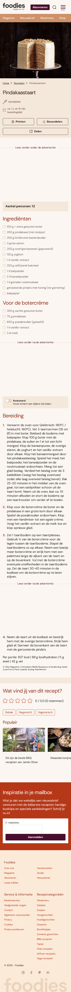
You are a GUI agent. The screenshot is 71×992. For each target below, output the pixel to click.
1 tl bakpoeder (15, 271)
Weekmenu (47, 18)
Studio (40, 872)
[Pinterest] (39, 972)
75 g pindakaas (16, 316)
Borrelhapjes (43, 929)
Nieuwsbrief (27, 18)
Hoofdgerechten (46, 919)
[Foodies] (14, 7)
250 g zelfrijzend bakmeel (23, 265)
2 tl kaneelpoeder (17, 276)
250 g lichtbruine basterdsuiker (26, 238)
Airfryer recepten (46, 953)
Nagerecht (25, 712)
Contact (8, 910)
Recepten (19, 83)
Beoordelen (54, 121)
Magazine (8, 18)
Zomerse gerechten (47, 934)
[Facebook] (31, 972)
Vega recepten (45, 958)
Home (6, 83)
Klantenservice (12, 900)
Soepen (41, 910)
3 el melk (12, 333)
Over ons (9, 868)
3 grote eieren (15, 243)
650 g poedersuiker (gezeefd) (25, 322)
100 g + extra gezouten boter (24, 226)
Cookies (8, 924)
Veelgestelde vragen (15, 905)
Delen (38, 131)
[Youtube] (48, 972)
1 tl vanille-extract (18, 260)
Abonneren (40, 7)
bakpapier (13, 293)
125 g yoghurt (15, 254)
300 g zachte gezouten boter (25, 311)
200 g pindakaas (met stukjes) (26, 232)
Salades (41, 905)
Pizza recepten (45, 948)
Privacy (8, 919)
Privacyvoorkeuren (14, 929)
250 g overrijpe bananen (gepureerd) (30, 249)
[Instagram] (23, 972)
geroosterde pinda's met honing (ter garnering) (36, 288)
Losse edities (11, 882)
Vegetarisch (45, 712)
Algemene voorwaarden (17, 914)
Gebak (9, 712)
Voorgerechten (45, 914)
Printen (21, 121)
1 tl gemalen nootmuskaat (22, 282)
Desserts (42, 924)
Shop (62, 18)
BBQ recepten (44, 939)
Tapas (40, 943)
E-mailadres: (12, 822)
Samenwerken (44, 868)
